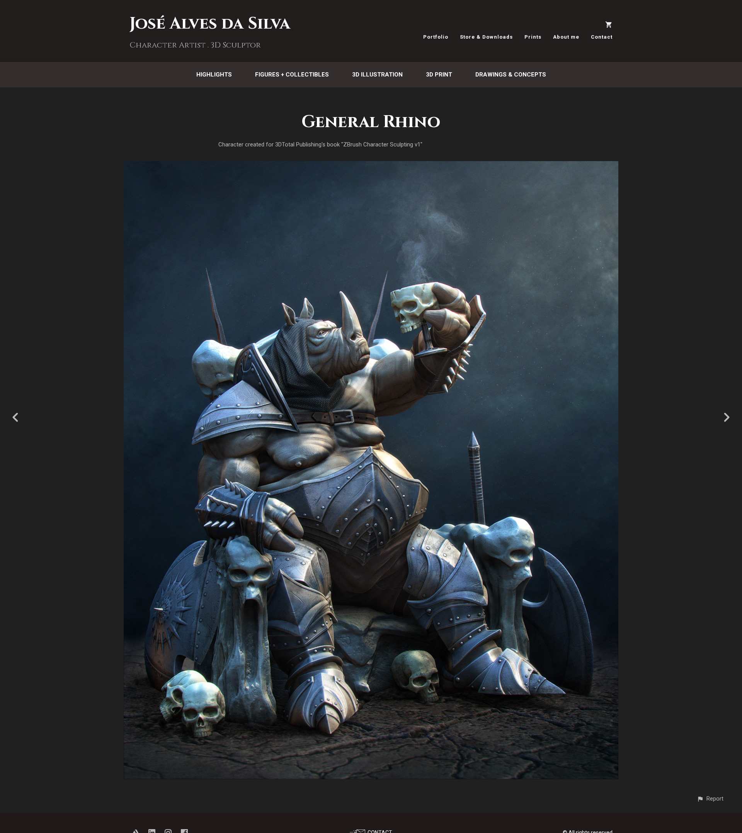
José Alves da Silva (209, 24)
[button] (710, 799)
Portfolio (435, 37)
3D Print (439, 74)
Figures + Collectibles (292, 74)
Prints (532, 37)
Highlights (214, 74)
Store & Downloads (486, 37)
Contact (602, 37)
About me (566, 37)
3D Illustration (377, 74)
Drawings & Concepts (510, 74)
